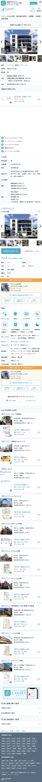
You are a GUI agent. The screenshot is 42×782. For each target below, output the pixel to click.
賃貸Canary (4, 731)
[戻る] (1, 42)
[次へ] (40, 42)
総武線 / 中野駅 (12, 76)
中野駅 (23, 731)
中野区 (17, 731)
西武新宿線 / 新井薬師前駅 (15, 78)
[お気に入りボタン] (38, 99)
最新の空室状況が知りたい (22, 295)
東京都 (11, 731)
